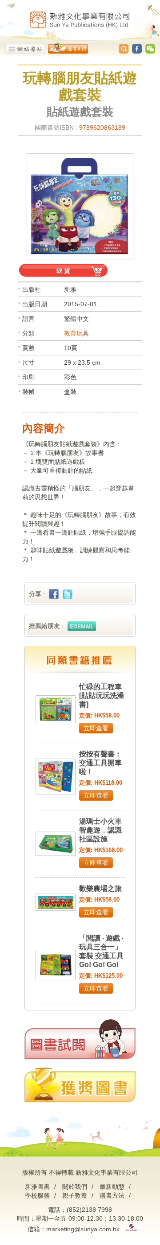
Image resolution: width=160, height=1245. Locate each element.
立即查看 (96, 728)
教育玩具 (76, 333)
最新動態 (112, 1186)
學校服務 (37, 1195)
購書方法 (112, 1195)
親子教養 (74, 1195)
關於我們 (74, 1186)
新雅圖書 (37, 1186)
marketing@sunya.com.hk (83, 1229)
